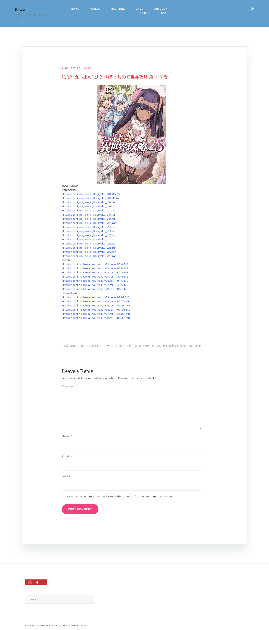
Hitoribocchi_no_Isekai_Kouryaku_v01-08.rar (91, 194)
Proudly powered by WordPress (43, 625)
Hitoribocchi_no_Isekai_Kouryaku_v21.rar (88, 227)
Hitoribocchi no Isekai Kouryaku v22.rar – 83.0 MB (95, 264)
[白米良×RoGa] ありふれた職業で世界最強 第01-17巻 (168, 345)
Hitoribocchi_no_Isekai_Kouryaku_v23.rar (89, 235)
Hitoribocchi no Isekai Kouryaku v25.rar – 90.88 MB (96, 305)
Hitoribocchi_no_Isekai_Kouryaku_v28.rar (89, 255)
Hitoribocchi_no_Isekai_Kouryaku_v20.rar (89, 222)
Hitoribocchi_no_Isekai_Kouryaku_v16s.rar (89, 206)
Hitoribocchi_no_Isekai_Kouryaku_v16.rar (88, 202)
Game (139, 8)
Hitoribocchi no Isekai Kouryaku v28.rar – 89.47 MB (96, 317)
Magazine (117, 8)
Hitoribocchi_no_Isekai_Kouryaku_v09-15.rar (91, 198)
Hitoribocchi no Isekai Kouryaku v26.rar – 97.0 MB (95, 280)
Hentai (145, 12)
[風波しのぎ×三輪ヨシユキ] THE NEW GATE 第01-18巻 (96, 345)
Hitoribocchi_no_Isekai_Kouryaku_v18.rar (88, 214)
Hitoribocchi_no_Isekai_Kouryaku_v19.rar (88, 218)
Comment (70, 386)
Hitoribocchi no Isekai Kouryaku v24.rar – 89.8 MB (95, 272)
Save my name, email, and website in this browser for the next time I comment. (120, 496)
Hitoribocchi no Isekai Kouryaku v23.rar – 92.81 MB (95, 297)
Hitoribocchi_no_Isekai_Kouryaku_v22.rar (89, 231)
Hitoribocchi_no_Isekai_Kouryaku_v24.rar (89, 239)
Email (67, 456)
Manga (95, 8)
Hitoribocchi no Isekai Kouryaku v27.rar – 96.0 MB (95, 284)
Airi (73, 625)
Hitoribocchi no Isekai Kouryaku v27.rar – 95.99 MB (96, 313)
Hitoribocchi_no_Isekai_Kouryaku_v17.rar (88, 210)
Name (67, 436)
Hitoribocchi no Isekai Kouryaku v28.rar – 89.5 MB (95, 289)
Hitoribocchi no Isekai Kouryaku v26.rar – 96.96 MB (96, 309)
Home (75, 8)
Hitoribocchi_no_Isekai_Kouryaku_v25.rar (89, 243)
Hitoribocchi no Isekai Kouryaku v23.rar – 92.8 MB (95, 268)
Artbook (161, 8)
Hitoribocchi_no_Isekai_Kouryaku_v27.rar (89, 251)
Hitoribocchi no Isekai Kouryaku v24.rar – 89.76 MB (96, 301)
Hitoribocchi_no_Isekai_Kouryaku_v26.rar (89, 247)
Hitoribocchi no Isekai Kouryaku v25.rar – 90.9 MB (95, 276)
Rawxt (20, 9)
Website (67, 476)
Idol (164, 12)
